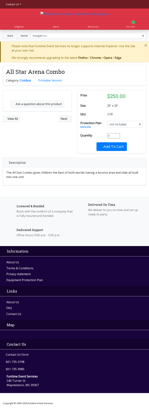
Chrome (95, 58)
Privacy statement (18, 274)
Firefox (83, 58)
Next (64, 119)
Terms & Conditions (19, 268)
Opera (108, 58)
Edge (118, 58)
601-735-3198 (15, 362)
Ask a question (38, 104)
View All (12, 119)
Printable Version (50, 80)
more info (85, 126)
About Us (12, 262)
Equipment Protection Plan (24, 280)
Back (10, 35)
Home (24, 35)
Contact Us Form (17, 355)
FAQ (9, 308)
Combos (25, 80)
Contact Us (12, 4)
